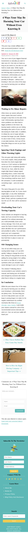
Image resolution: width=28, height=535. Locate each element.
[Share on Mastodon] (9, 41)
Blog (8, 8)
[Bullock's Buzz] (14, 3)
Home (3, 8)
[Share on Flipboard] (3, 41)
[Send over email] (19, 38)
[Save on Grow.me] (23, 38)
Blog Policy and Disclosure (14, 497)
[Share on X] (9, 38)
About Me (8, 488)
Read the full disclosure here (14, 50)
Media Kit (8, 491)
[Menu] (3, 3)
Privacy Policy (10, 494)
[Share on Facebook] (3, 38)
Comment (19, 411)
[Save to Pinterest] (14, 38)
